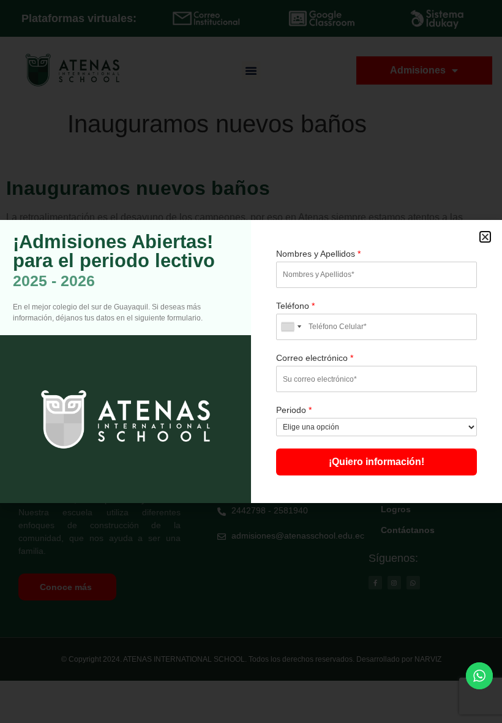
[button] (485, 236)
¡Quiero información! (376, 461)
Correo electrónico (314, 358)
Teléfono (295, 306)
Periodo (294, 410)
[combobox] (291, 326)
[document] (251, 361)
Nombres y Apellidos (318, 254)
